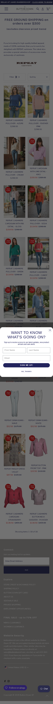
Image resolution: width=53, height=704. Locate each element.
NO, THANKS (26, 371)
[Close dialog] (50, 330)
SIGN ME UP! (26, 365)
